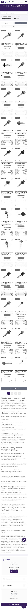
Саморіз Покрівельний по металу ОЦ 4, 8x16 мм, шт (21, 102)
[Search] (2, 13)
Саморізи (9, 16)
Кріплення (5, 16)
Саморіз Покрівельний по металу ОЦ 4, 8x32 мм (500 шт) (7, 74)
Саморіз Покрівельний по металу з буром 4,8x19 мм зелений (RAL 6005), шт (21, 162)
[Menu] (2, 2)
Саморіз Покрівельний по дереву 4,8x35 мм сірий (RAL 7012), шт (21, 371)
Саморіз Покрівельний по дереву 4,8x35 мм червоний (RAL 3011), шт (7, 342)
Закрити (14, 9)
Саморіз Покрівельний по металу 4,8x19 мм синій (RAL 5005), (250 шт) (21, 284)
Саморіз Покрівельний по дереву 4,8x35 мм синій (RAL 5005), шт (7, 371)
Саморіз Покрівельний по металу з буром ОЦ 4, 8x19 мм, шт (7, 132)
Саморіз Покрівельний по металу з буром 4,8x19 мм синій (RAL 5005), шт (7, 162)
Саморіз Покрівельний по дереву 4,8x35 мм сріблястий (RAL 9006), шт (21, 342)
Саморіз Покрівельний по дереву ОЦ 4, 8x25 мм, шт (7, 312)
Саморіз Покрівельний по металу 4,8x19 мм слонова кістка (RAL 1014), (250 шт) (21, 254)
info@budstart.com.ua (14, 598)
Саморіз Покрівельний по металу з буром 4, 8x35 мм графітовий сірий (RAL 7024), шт (7, 193)
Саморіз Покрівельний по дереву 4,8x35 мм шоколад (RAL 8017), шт (21, 313)
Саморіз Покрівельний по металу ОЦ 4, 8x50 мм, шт (7, 44)
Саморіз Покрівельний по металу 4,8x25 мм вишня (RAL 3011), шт (21, 223)
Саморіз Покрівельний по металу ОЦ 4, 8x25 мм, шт (21, 73)
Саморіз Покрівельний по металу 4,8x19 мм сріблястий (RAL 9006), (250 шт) (7, 254)
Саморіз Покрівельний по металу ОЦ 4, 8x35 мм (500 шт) (21, 45)
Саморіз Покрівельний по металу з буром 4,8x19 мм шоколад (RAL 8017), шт (21, 132)
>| (19, 393)
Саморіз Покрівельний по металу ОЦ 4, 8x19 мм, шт (7, 102)
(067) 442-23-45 (21, 1)
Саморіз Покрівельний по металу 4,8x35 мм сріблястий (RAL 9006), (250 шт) (7, 223)
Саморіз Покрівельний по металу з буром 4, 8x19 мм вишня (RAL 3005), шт (21, 192)
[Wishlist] (12, 31)
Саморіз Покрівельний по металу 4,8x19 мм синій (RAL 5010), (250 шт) (7, 284)
